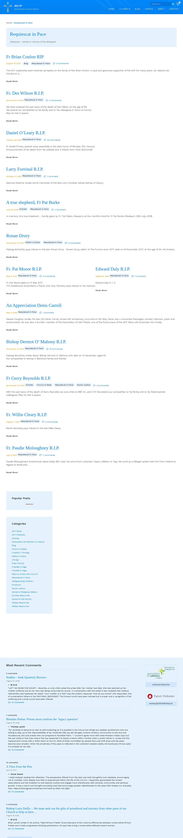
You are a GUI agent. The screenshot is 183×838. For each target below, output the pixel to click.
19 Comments (53, 140)
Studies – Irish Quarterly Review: (26, 677)
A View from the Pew (19, 766)
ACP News (17, 531)
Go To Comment (16, 702)
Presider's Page (19, 567)
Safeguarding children (22, 581)
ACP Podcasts (18, 535)
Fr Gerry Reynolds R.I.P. (28, 378)
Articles (23, 209)
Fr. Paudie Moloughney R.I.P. (32, 448)
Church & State (44, 385)
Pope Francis (18, 563)
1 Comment (52, 176)
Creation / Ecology (20, 552)
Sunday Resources (21, 595)
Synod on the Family (21, 599)
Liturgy (15, 560)
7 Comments (49, 455)
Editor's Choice (33, 242)
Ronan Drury (18, 235)
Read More (12, 81)
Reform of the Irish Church (25, 574)
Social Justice (83, 385)
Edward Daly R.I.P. (112, 269)
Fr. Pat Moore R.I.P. (24, 269)
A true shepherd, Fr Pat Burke (33, 202)
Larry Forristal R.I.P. (24, 169)
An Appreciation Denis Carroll (33, 305)
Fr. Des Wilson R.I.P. (25, 93)
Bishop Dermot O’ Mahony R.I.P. (36, 341)
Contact (174, 9)
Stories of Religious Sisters (24, 592)
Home (111, 9)
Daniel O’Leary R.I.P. (25, 132)
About (161, 9)
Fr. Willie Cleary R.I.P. (26, 414)
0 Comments (62, 63)
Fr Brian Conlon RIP (25, 57)
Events (149, 9)
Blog (137, 9)
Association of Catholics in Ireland (28, 542)
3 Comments (102, 385)
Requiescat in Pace (41, 63)
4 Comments (55, 100)
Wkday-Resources (20, 602)
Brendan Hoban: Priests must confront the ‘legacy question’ (43, 719)
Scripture (16, 585)
